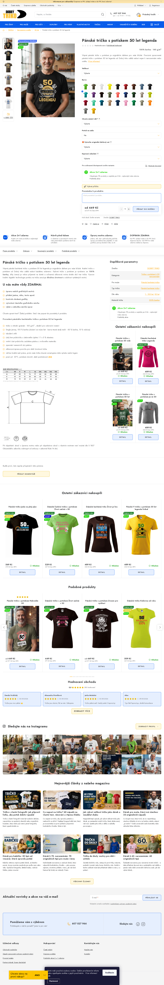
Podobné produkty (69, 251)
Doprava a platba (30, 5)
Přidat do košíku (146, 209)
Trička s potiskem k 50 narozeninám (150, 275)
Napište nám (88, 950)
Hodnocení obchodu (82, 682)
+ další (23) (8, 117)
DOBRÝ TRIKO (114, 217)
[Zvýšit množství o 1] (129, 209)
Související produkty (46, 251)
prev (4, 627)
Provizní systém (8, 958)
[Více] (154, 24)
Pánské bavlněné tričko (150, 288)
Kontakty (87, 954)
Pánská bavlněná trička (150, 282)
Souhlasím (109, 972)
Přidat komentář (26, 474)
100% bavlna (154, 300)
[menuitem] (10, 24)
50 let (157, 294)
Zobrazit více (82, 711)
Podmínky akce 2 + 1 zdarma (54, 958)
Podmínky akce (95, 179)
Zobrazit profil (147, 726)
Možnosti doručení (154, 166)
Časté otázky (15, 5)
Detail (123, 381)
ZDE (50, 357)
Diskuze (26, 251)
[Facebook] (138, 924)
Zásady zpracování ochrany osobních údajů (18, 954)
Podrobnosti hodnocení (114, 45)
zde (48, 975)
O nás (5, 5)
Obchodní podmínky (47, 5)
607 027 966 (119, 13)
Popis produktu (9, 251)
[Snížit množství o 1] (121, 209)
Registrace (155, 5)
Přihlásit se (151, 898)
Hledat (103, 14)
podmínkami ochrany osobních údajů (123, 904)
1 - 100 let (149, 294)
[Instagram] (143, 924)
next (160, 627)
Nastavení (53, 981)
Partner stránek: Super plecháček (14, 962)
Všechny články (82, 881)
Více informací (94, 61)
